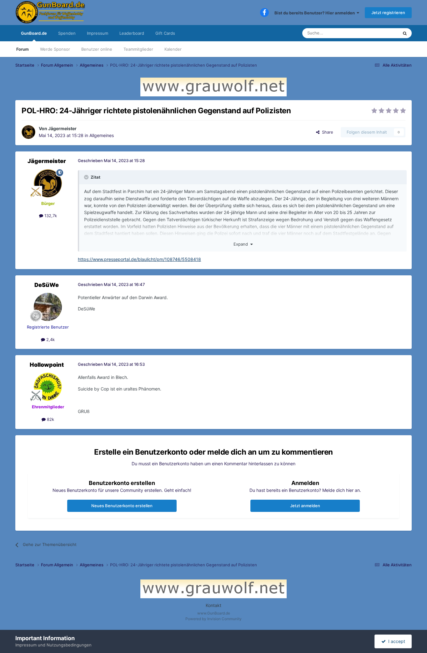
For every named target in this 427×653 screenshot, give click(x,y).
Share (326, 132)
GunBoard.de (34, 33)
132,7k (50, 215)
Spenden (67, 33)
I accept (395, 641)
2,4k (50, 339)
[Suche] (405, 33)
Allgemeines (101, 135)
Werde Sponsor (55, 49)
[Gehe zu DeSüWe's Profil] (48, 307)
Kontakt (213, 605)
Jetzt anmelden (305, 505)
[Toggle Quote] (87, 177)
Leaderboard (131, 33)
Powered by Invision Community (213, 618)
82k (50, 419)
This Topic (380, 33)
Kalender (173, 49)
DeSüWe (46, 285)
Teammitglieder (138, 49)
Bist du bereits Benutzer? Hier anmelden (315, 12)
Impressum (97, 33)
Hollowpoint (47, 364)
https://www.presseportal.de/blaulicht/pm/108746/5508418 (139, 259)
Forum (22, 49)
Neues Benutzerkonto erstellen (122, 505)
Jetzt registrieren (388, 12)
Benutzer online (96, 49)
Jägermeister (62, 128)
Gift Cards (165, 33)
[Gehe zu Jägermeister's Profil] (28, 132)
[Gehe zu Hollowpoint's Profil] (48, 387)
